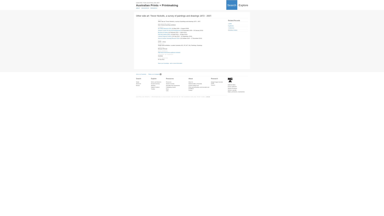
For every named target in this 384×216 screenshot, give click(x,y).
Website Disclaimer (232, 88)
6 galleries (231, 26)
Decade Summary (155, 83)
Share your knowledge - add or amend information (170, 63)
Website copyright (232, 90)
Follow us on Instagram (154, 74)
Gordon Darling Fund (193, 85)
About (138, 8)
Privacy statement (232, 86)
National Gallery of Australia (195, 83)
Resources (145, 8)
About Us (190, 82)
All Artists (153, 85)
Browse (138, 85)
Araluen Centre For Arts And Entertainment (169, 30)
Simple (137, 82)
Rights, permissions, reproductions (236, 91)
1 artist (230, 23)
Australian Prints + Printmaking (157, 5)
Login (208, 96)
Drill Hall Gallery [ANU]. (164, 34)
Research (153, 8)
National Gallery (232, 84)
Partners (213, 85)
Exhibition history (232, 30)
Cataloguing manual (171, 87)
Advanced (138, 83)
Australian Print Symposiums (173, 85)
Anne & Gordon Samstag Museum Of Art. (169, 38)
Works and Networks (156, 82)
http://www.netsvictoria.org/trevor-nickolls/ (169, 52)
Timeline (153, 89)
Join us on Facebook (141, 74)
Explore (243, 5)
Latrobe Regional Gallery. (165, 36)
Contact (190, 90)
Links (167, 90)
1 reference (231, 28)
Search (231, 5)
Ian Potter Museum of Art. (165, 28)
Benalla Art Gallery (163, 32)
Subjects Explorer (155, 87)
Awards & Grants (170, 83)
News (167, 89)
